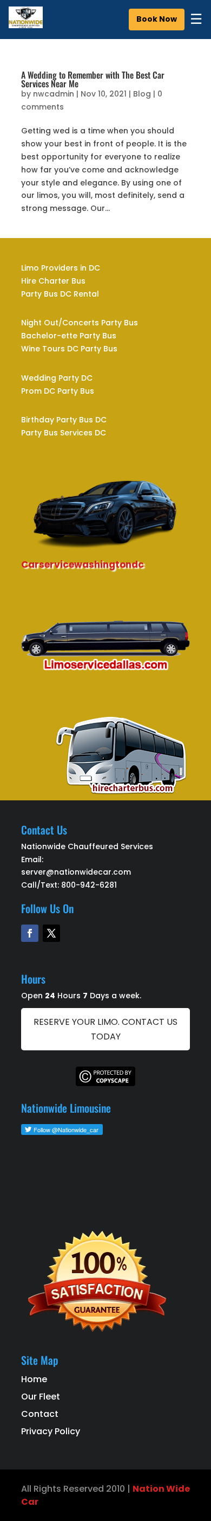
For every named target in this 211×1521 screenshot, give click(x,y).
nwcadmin (53, 93)
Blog (142, 93)
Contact (39, 1414)
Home (34, 1379)
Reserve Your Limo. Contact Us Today (105, 1029)
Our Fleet (40, 1396)
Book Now (156, 19)
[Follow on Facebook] (29, 933)
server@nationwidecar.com (76, 872)
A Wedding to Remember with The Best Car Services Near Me (92, 79)
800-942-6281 (89, 885)
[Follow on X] (51, 933)
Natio (146, 1489)
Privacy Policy (50, 1431)
